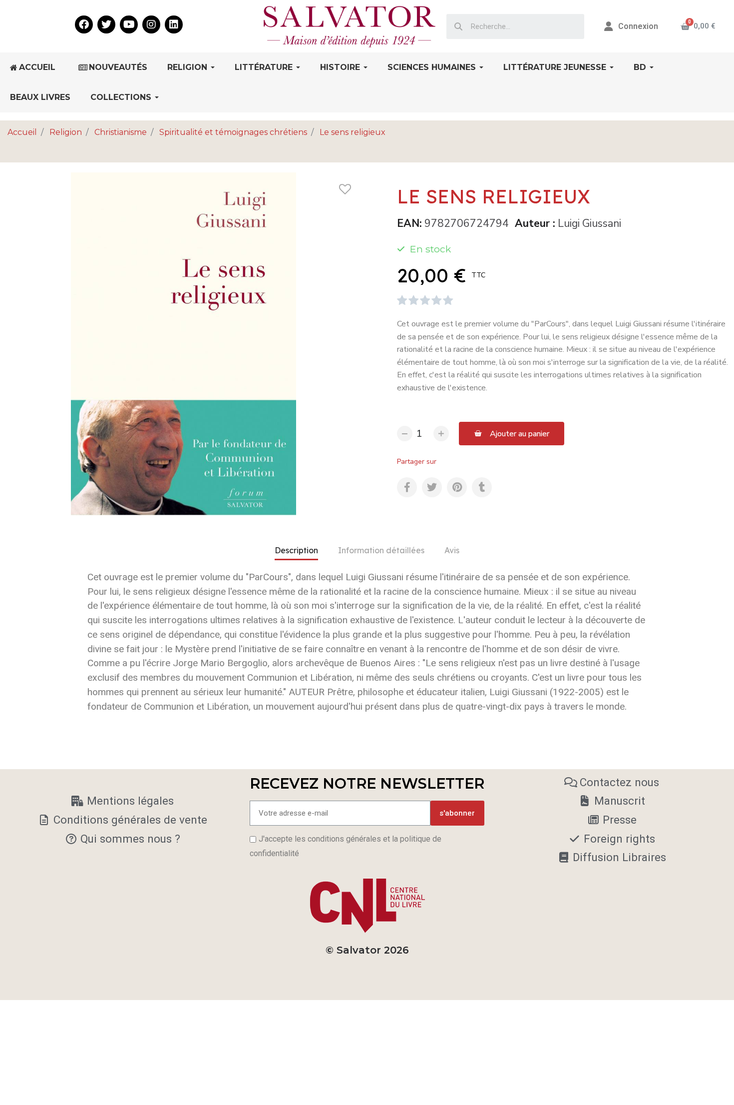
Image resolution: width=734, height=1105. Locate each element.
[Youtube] (129, 24)
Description (296, 550)
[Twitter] (106, 24)
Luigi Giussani (589, 223)
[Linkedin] (174, 24)
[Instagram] (151, 24)
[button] (511, 433)
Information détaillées (381, 550)
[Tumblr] (482, 487)
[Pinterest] (457, 487)
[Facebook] (84, 24)
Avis (451, 550)
